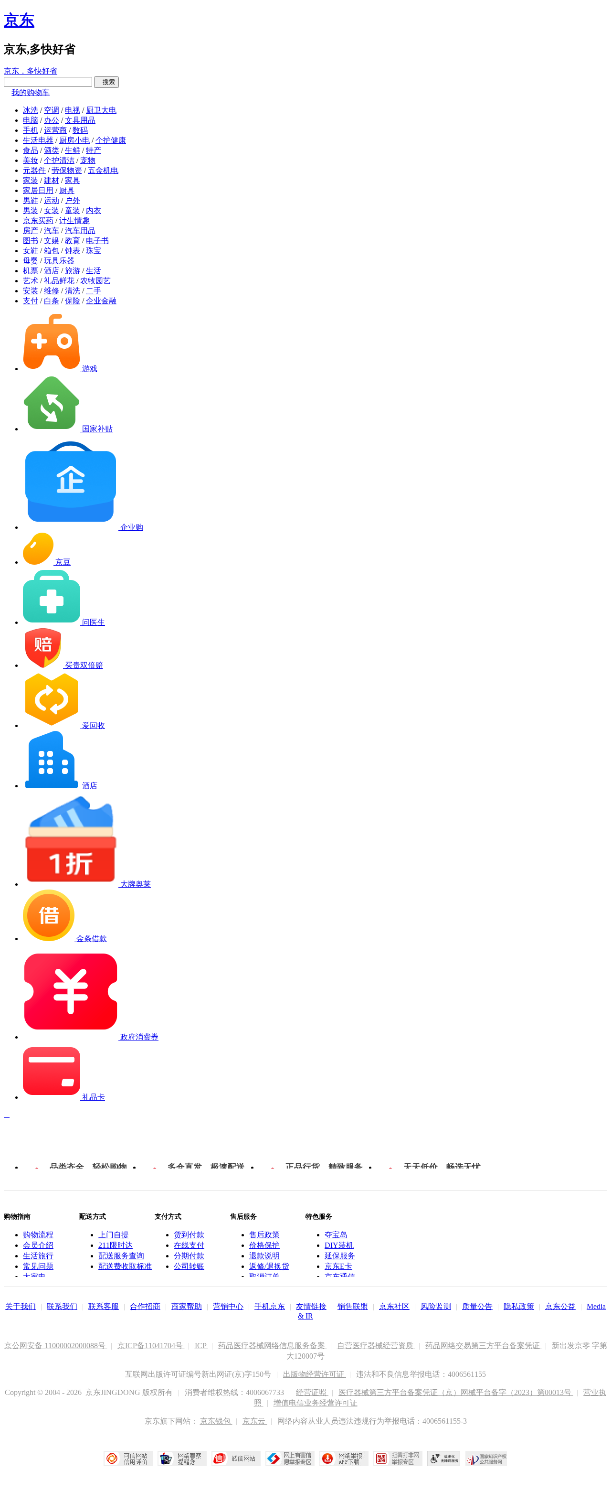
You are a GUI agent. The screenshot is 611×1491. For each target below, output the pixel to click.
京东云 (254, 1421)
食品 (30, 150)
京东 (19, 20)
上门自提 (113, 1235)
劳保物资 (67, 170)
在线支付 (189, 1245)
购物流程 (38, 1235)
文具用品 (80, 120)
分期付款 (189, 1256)
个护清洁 (59, 160)
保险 (72, 301)
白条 (51, 301)
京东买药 (38, 220)
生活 (93, 271)
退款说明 (264, 1256)
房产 (30, 230)
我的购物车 (30, 92)
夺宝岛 (336, 1235)
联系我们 (62, 1306)
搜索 (106, 82)
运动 (51, 200)
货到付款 (189, 1235)
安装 (30, 291)
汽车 (51, 230)
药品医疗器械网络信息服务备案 (272, 1345)
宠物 (87, 160)
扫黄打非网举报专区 (397, 1458)
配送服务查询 (121, 1256)
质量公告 (477, 1306)
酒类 (51, 150)
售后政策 (264, 1235)
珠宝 (93, 251)
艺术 (30, 281)
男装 (30, 210)
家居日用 (38, 190)
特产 (93, 150)
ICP (201, 1345)
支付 (30, 301)
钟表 (72, 251)
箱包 (51, 251)
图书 (30, 240)
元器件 (34, 170)
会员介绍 (38, 1245)
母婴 (30, 261)
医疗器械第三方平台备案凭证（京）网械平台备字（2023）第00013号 (455, 1392)
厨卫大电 (101, 110)
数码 (80, 130)
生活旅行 (38, 1256)
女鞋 (30, 251)
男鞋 (30, 200)
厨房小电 (74, 140)
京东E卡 (338, 1266)
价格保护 (264, 1245)
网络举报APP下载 (344, 1458)
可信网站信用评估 (128, 1458)
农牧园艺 (95, 281)
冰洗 (30, 110)
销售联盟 (352, 1306)
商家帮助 (186, 1306)
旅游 (72, 271)
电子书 (97, 240)
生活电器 (38, 140)
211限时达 (115, 1245)
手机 (30, 130)
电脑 (30, 120)
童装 (72, 210)
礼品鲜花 (59, 281)
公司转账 (189, 1266)
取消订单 (264, 1277)
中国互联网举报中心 (290, 1458)
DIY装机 (339, 1245)
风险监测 (436, 1306)
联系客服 (103, 1306)
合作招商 (145, 1306)
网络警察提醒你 (182, 1458)
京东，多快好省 (30, 71)
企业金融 (101, 301)
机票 (30, 271)
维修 (51, 291)
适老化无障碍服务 (444, 1458)
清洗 (72, 291)
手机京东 (269, 1306)
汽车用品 (80, 230)
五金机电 (103, 170)
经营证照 (312, 1392)
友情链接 (311, 1306)
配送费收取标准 (125, 1266)
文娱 (51, 240)
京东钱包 (216, 1421)
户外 (72, 200)
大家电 (34, 1277)
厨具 (66, 190)
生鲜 (72, 150)
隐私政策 (519, 1306)
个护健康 (110, 140)
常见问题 (38, 1266)
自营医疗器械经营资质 (376, 1345)
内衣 (93, 210)
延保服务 (340, 1256)
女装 (51, 210)
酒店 (51, 271)
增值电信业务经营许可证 (316, 1403)
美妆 (30, 160)
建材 (51, 180)
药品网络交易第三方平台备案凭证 (483, 1345)
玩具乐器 (59, 261)
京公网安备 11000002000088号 (55, 1345)
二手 (93, 291)
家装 (30, 180)
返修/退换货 (269, 1266)
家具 (72, 180)
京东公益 (560, 1306)
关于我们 (20, 1306)
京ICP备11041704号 (151, 1345)
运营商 (55, 130)
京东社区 (394, 1306)
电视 (72, 110)
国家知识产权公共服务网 (486, 1458)
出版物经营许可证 (314, 1374)
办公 (51, 120)
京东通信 (340, 1277)
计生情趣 (74, 220)
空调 (51, 110)
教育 (72, 240)
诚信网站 (236, 1458)
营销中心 (228, 1306)
